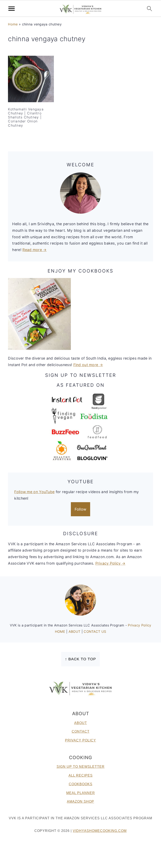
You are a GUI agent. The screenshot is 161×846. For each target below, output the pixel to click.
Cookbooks (80, 784)
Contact (81, 731)
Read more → (34, 250)
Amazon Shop (80, 801)
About (80, 723)
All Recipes (81, 775)
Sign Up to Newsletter (81, 766)
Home (13, 24)
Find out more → (88, 365)
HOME (60, 631)
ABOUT (75, 631)
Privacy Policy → (110, 563)
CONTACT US (95, 631)
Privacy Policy (139, 625)
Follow (81, 509)
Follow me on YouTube (34, 492)
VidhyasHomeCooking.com (100, 831)
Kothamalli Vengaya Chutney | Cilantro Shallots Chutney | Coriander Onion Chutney (26, 117)
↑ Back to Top (80, 659)
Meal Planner (80, 793)
